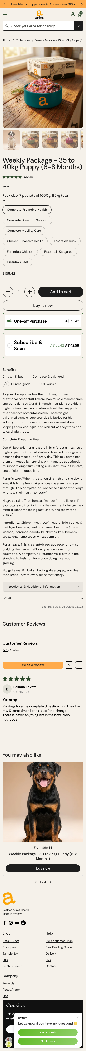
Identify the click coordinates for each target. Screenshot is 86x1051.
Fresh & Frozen (12, 966)
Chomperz (9, 947)
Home (6, 40)
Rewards (8, 983)
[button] (79, 14)
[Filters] (69, 665)
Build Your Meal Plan (59, 941)
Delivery (51, 953)
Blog (5, 996)
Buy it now (43, 305)
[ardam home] (43, 898)
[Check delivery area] (78, 25)
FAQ (48, 960)
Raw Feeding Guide (59, 947)
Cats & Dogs (11, 941)
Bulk (5, 960)
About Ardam (11, 989)
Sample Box (10, 953)
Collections (23, 40)
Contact (51, 966)
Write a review (33, 665)
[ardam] (40, 14)
